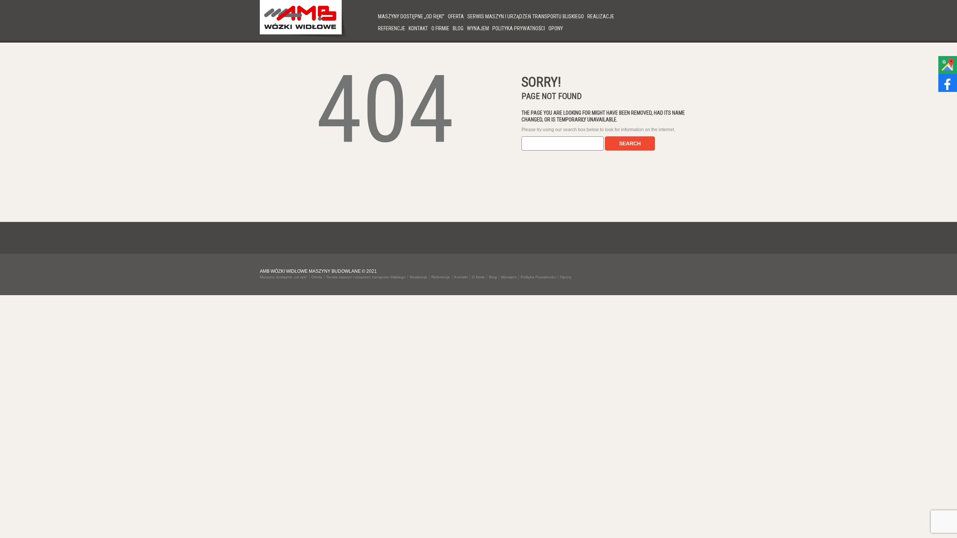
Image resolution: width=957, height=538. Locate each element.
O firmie (440, 28)
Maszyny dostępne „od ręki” (411, 16)
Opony (555, 28)
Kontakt (418, 28)
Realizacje (600, 16)
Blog (458, 28)
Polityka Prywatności (518, 28)
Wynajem (478, 28)
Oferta (456, 16)
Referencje (391, 28)
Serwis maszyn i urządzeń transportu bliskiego (525, 16)
